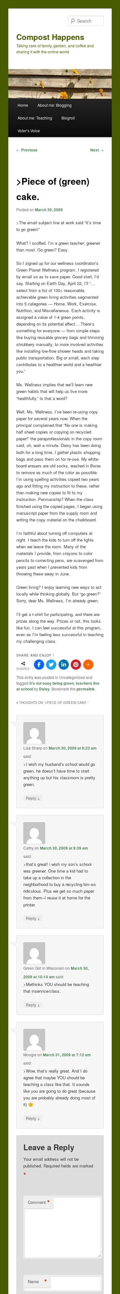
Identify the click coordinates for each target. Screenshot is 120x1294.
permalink (85, 689)
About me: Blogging (54, 105)
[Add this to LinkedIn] (64, 664)
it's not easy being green (51, 683)
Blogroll (68, 117)
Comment (39, 1202)
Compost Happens (50, 36)
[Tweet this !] (51, 664)
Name (37, 1281)
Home (23, 105)
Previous (26, 150)
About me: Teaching (35, 117)
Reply (33, 798)
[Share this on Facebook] (39, 664)
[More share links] (88, 664)
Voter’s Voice (29, 130)
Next (97, 150)
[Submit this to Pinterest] (76, 664)
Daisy (44, 689)
